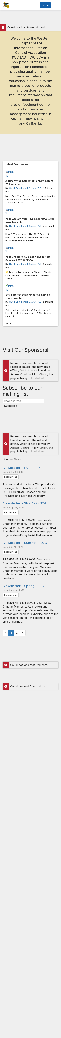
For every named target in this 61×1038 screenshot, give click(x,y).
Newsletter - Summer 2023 (25, 543)
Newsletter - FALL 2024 (22, 468)
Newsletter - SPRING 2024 (24, 503)
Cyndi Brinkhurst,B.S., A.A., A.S (25, 188)
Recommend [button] (10, 476)
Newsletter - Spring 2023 (23, 586)
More (8, 323)
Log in (45, 5)
